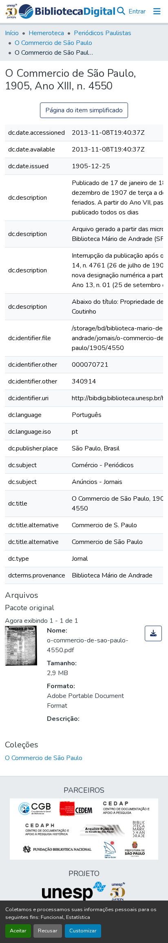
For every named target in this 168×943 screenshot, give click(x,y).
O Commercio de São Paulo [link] (53, 42)
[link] (153, 633)
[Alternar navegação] (157, 11)
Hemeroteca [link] (46, 33)
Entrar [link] (137, 11)
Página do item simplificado (84, 110)
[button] (67, 11)
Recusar (47, 930)
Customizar (83, 930)
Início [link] (12, 33)
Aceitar (18, 930)
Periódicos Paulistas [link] (102, 33)
